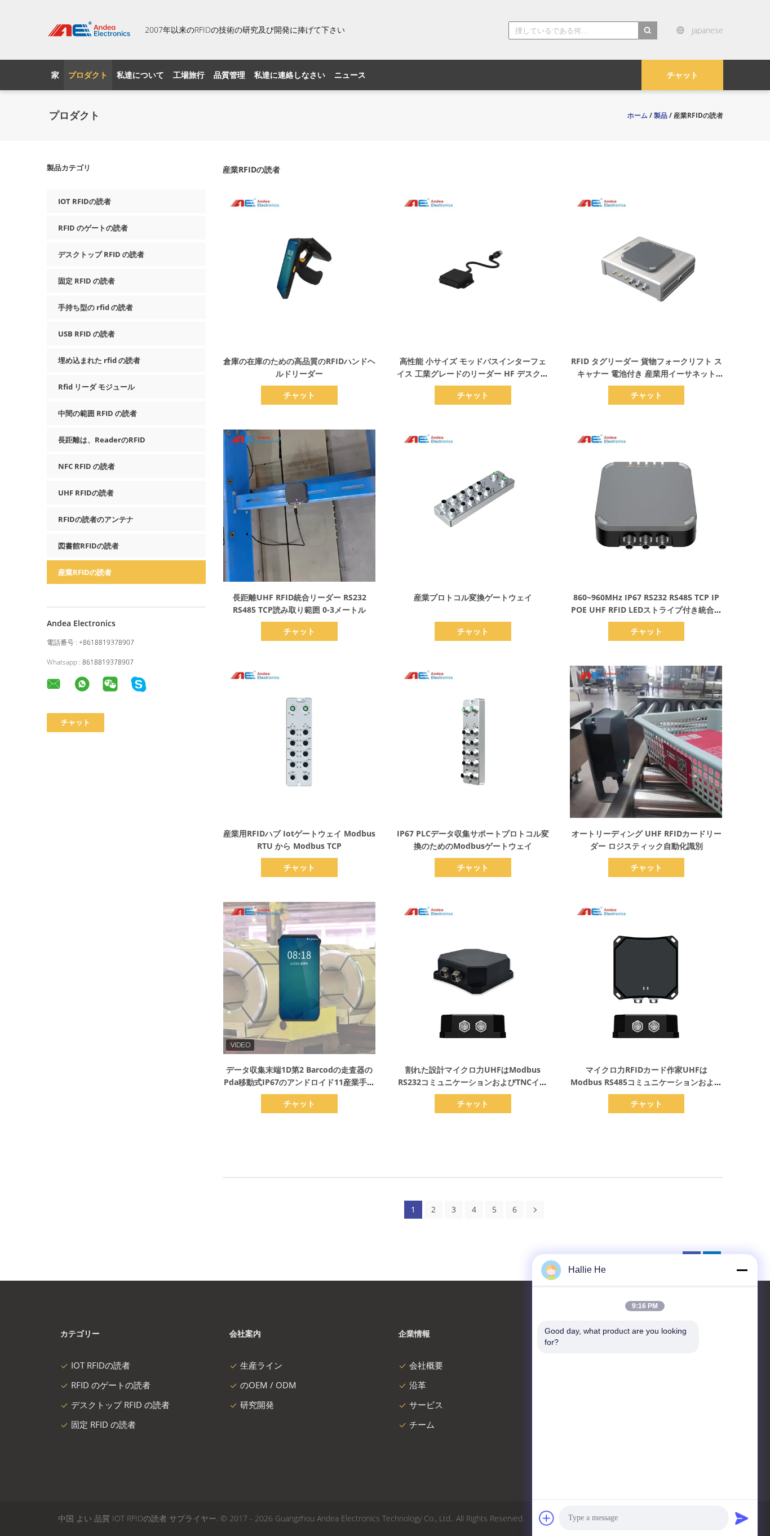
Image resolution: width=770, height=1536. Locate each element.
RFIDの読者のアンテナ (96, 519)
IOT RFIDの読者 (84, 201)
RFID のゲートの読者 (93, 228)
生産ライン (261, 1365)
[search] (647, 30)
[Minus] (742, 1270)
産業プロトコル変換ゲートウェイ (473, 597)
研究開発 (257, 1404)
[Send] (742, 1518)
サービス (426, 1404)
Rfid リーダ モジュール (96, 387)
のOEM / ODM (268, 1385)
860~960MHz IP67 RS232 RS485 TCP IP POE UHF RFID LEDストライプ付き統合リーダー (646, 609)
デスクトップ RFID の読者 (101, 254)
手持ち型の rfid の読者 (95, 307)
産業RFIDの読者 (85, 572)
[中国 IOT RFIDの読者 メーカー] (89, 30)
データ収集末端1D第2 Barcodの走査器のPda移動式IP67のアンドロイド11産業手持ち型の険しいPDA (299, 1082)
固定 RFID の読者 (86, 281)
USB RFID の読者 (86, 334)
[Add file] (547, 1518)
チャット (682, 74)
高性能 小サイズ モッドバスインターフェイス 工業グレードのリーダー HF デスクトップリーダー (472, 373)
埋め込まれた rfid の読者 (99, 360)
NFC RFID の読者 (86, 466)
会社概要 (426, 1365)
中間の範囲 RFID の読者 (97, 413)
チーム (422, 1424)
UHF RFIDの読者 (86, 493)
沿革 (417, 1385)
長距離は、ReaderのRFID (101, 440)
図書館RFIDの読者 (88, 546)
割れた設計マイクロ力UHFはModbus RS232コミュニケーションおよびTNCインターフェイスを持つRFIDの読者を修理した (473, 1082)
